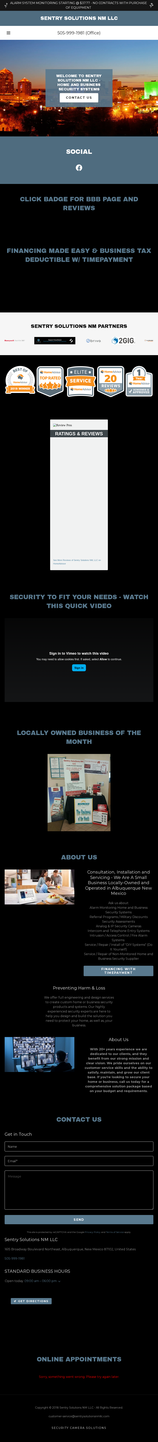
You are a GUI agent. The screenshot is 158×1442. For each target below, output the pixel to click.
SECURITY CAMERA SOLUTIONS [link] (79, 1428)
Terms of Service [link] (115, 1232)
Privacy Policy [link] (93, 1232)
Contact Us (79, 98)
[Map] (79, 1320)
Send (79, 1220)
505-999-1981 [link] (70, 33)
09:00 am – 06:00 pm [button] (40, 1281)
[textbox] (79, 1146)
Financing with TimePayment (118, 971)
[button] (8, 33)
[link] (79, 19)
